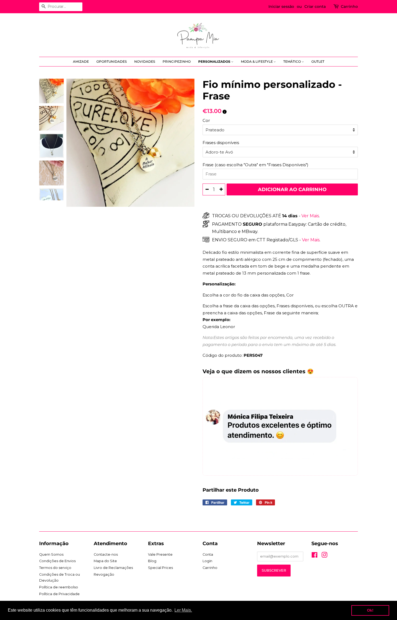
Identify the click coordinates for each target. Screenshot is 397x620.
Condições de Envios (57, 561)
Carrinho (349, 6)
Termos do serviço (55, 568)
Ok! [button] (370, 610)
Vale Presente (160, 554)
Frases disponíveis (221, 142)
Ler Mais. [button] (183, 610)
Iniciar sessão (281, 6)
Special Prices (160, 568)
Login (207, 561)
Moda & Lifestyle (257, 61)
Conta (208, 554)
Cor (206, 120)
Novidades (144, 61)
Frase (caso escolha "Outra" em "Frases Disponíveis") (255, 164)
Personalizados (214, 61)
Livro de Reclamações (113, 568)
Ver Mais (309, 215)
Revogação (104, 574)
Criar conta (315, 6)
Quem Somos (51, 554)
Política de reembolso (58, 587)
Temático (292, 61)
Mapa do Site (105, 561)
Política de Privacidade (59, 594)
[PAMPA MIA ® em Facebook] (314, 556)
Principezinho (177, 61)
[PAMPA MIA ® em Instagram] (324, 556)
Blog (152, 561)
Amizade (81, 61)
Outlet (317, 61)
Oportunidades (111, 61)
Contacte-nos (106, 554)
